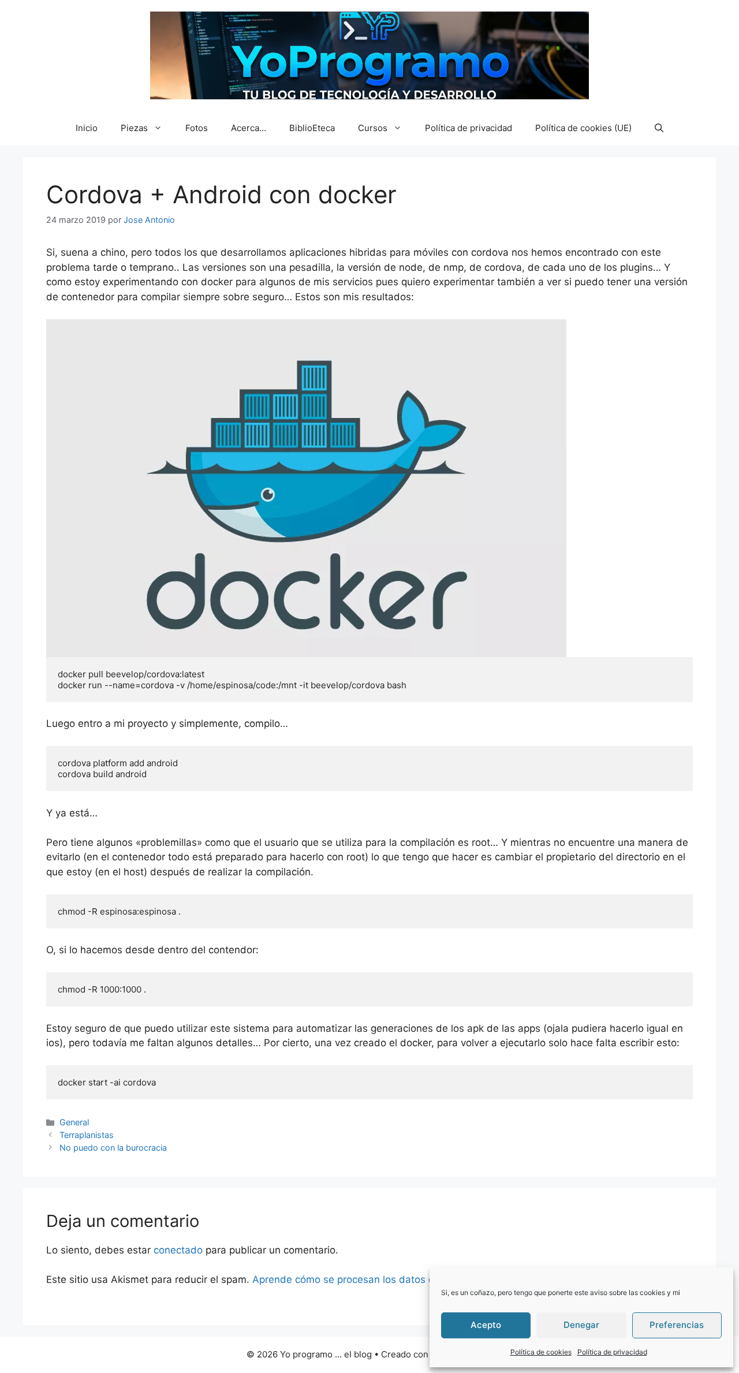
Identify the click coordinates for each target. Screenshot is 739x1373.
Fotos (196, 127)
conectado (178, 1250)
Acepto (486, 1324)
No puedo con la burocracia (113, 1147)
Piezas (134, 127)
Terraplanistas (86, 1135)
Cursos (372, 127)
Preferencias (677, 1324)
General (74, 1122)
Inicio (87, 127)
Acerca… (248, 127)
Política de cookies (541, 1352)
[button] (659, 128)
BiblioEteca (312, 127)
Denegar (581, 1324)
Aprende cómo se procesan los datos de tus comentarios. (386, 1279)
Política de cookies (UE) (583, 127)
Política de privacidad (612, 1352)
